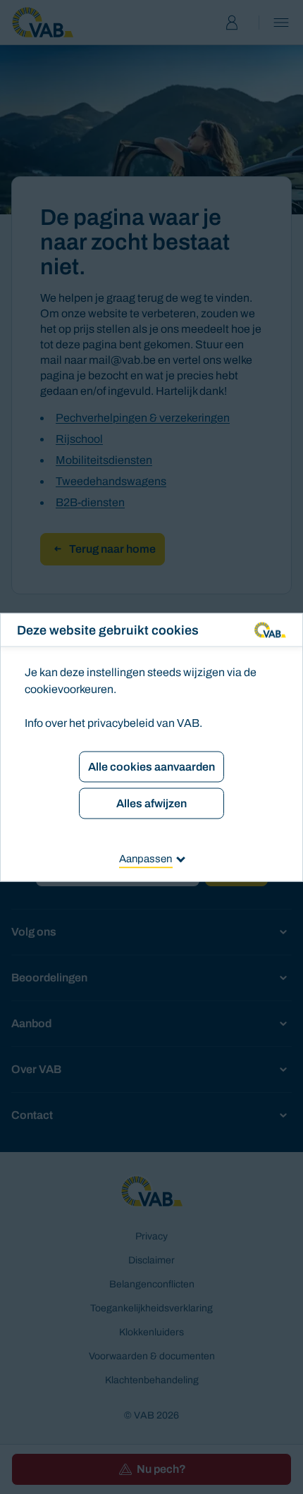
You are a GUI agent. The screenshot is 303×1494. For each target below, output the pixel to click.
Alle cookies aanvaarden (151, 766)
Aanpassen (145, 858)
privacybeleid (120, 722)
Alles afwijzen (151, 803)
